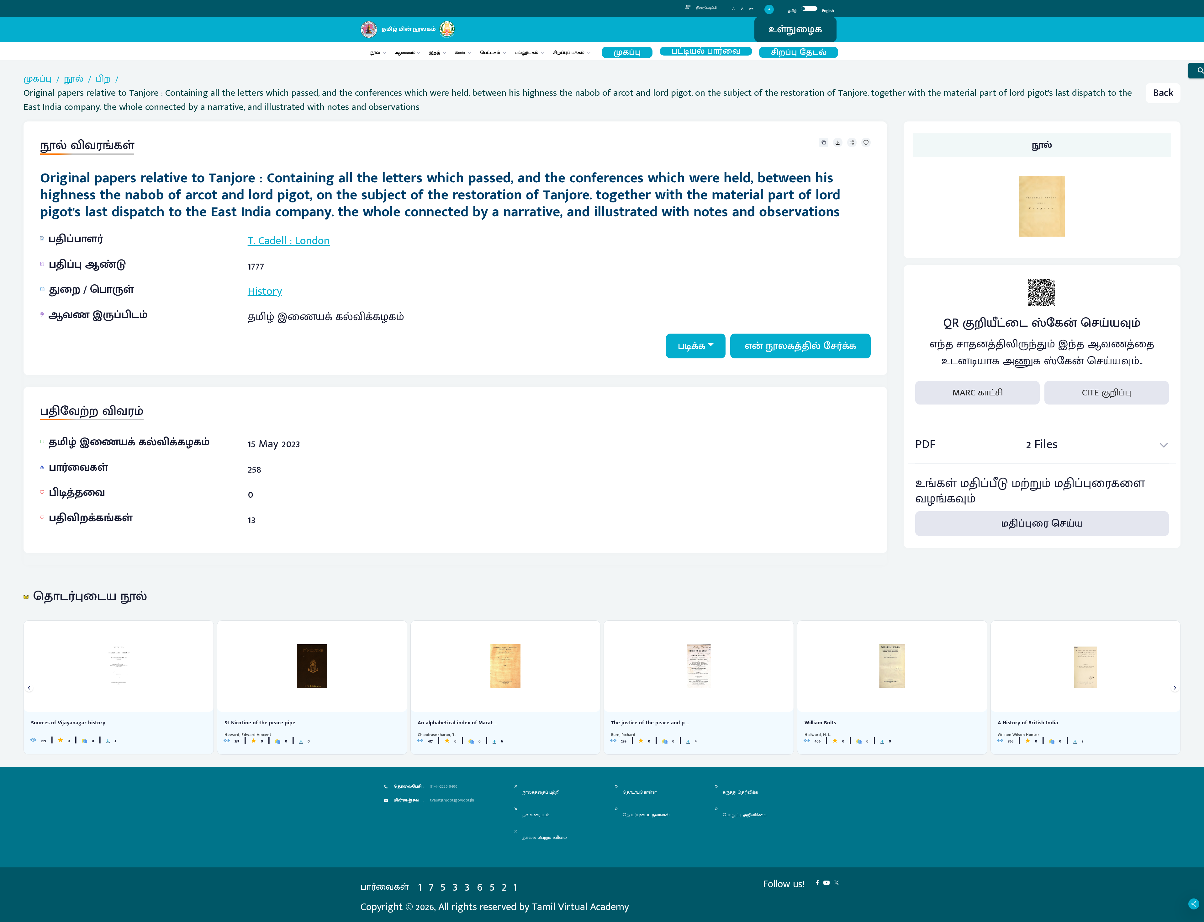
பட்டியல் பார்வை (705, 51)
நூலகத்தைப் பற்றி (540, 792)
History (265, 291)
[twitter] (838, 882)
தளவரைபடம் (535, 815)
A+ (751, 9)
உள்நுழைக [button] (795, 29)
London (312, 240)
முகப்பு (627, 52)
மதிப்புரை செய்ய (1042, 523)
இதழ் (434, 52)
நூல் (375, 52)
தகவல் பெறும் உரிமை (544, 837)
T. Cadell (267, 240)
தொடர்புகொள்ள (640, 792)
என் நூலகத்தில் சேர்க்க (800, 346)
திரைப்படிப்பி (706, 8)
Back (1163, 93)
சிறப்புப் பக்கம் (568, 52)
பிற (103, 79)
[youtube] (828, 882)
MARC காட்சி (977, 392)
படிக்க (691, 346)
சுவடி (460, 52)
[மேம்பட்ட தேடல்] (1196, 70)
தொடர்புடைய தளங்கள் (646, 815)
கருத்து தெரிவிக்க (740, 792)
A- (734, 9)
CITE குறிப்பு (1106, 392)
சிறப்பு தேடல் (798, 52)
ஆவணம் (406, 52)
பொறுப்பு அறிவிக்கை (744, 815)
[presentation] (29, 688)
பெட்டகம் (490, 52)
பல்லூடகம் (526, 52)
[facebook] (819, 882)
